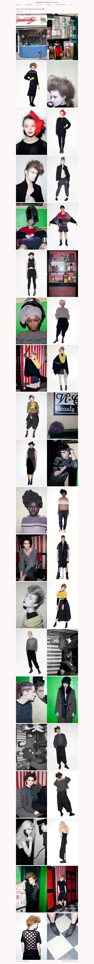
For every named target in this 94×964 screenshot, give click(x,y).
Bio (77, 4)
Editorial (48, 4)
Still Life (39, 4)
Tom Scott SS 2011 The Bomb (23, 961)
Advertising (29, 4)
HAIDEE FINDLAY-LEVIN (47, 2)
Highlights (18, 4)
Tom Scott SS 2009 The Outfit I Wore (69, 961)
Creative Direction (60, 4)
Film (71, 4)
